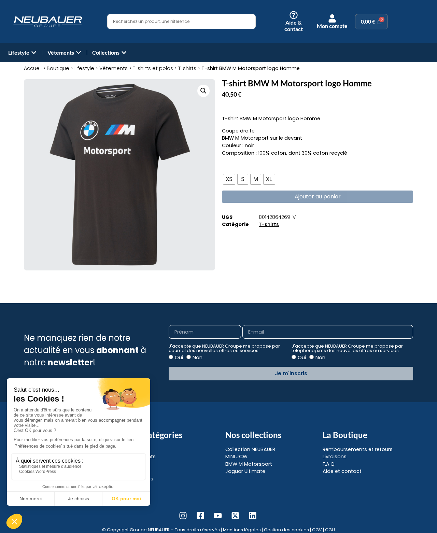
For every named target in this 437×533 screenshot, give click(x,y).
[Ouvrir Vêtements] (78, 52)
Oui (179, 357)
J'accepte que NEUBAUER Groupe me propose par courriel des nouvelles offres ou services (224, 348)
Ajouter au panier (318, 196)
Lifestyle (84, 68)
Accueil (33, 68)
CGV (317, 530)
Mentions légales (242, 530)
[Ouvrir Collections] (124, 52)
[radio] (229, 179)
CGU (330, 530)
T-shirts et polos (153, 68)
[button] (203, 91)
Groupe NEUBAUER (150, 530)
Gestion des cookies (286, 530)
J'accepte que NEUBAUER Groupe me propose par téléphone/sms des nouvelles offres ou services (347, 348)
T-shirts (187, 68)
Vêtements (113, 68)
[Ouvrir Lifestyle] (34, 52)
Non (197, 357)
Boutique (58, 68)
